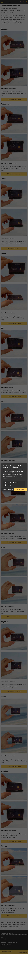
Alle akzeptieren (20, 489)
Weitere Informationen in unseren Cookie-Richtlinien (12, 477)
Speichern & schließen (8, 489)
